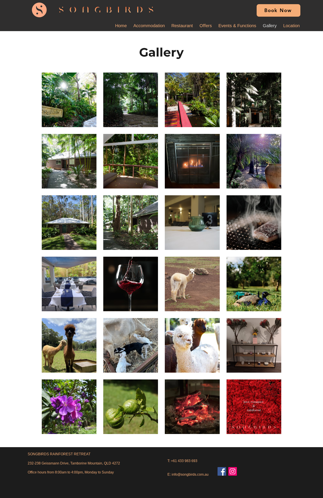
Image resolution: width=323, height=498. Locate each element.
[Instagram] (232, 471)
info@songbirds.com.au (190, 474)
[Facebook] (222, 471)
